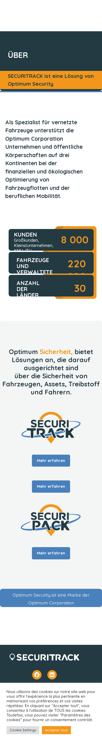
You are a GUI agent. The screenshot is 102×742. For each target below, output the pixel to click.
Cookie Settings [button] (23, 730)
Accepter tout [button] (56, 730)
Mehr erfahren (51, 460)
